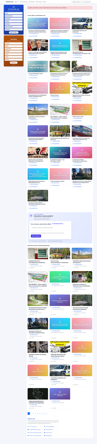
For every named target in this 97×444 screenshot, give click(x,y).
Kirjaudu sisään (76, 1)
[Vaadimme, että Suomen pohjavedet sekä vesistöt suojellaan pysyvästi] (60, 28)
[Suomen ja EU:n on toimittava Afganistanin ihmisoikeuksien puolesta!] (38, 157)
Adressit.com (9, 2)
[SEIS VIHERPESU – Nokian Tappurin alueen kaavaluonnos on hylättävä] (60, 114)
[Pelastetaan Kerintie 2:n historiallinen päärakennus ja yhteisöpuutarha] (82, 178)
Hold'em (13, 59)
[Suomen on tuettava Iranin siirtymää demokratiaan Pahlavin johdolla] (38, 49)
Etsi (45, 1)
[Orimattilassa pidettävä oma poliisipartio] (82, 28)
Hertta (13, 54)
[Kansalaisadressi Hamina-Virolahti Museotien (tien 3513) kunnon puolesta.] (60, 71)
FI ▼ (17, 1)
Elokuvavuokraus (13, 26)
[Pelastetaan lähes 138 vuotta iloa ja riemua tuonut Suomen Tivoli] (82, 135)
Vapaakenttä (13, 48)
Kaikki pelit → (14, 62)
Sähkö (13, 13)
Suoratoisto (13, 18)
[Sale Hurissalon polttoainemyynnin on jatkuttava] (60, 135)
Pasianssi (13, 43)
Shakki (13, 46)
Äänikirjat (13, 24)
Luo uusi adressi (86, 1)
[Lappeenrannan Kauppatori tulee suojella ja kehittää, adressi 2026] (60, 49)
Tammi (13, 56)
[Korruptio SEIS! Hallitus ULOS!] (38, 70)
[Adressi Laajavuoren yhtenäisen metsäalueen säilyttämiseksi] (38, 135)
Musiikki (13, 21)
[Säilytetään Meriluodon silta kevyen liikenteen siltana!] (82, 92)
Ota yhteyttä (31, 1)
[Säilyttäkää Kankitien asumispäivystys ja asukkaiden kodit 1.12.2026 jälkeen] (82, 49)
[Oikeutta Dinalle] (60, 91)
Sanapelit (13, 51)
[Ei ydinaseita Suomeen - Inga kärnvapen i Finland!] (60, 157)
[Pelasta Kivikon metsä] (82, 113)
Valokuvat (13, 29)
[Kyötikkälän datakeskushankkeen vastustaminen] (38, 114)
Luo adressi (37, 236)
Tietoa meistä (38, 1)
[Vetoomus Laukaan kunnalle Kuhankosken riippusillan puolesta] (38, 200)
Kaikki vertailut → (14, 32)
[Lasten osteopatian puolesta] (60, 177)
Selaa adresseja (24, 1)
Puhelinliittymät (13, 15)
